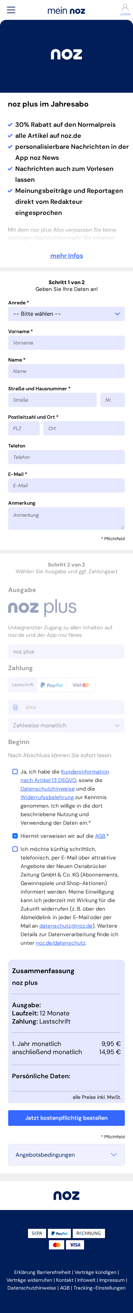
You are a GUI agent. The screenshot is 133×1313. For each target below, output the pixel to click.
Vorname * (20, 331)
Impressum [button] (111, 1280)
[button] (11, 10)
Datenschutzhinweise (48, 788)
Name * (17, 360)
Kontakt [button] (64, 1280)
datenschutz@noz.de (66, 925)
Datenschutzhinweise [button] (31, 1288)
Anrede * (18, 302)
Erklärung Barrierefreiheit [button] (42, 1272)
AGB (100, 836)
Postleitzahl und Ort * (33, 417)
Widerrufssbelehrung (47, 797)
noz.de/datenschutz (60, 942)
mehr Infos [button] (66, 256)
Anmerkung (21, 503)
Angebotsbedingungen (45, 1155)
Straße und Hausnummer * (39, 388)
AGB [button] (65, 1288)
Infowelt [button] (86, 1280)
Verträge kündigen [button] (95, 1272)
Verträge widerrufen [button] (29, 1280)
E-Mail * (17, 474)
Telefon (16, 446)
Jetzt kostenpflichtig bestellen (66, 1118)
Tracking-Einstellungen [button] (99, 1288)
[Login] (122, 7)
